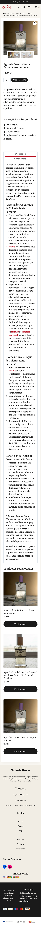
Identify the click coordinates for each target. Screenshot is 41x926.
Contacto (20, 844)
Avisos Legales (28, 890)
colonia (12, 370)
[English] (4, 877)
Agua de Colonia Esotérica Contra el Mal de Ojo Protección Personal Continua (20, 675)
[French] (6, 877)
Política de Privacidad (28, 893)
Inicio (20, 821)
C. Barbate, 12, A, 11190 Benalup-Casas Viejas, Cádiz (20, 805)
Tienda (21, 826)
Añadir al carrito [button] (20, 624)
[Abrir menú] (30, 7)
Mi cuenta (20, 849)
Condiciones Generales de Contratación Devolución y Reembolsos (28, 898)
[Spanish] (18, 877)
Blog (20, 831)
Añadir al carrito (19, 80)
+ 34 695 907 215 (20, 800)
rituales (15, 332)
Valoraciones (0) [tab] (21, 159)
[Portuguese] (15, 877)
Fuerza (12, 246)
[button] (35, 23)
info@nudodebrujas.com (20, 795)
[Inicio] (3, 13)
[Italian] (12, 877)
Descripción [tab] (20, 154)
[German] (9, 877)
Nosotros (20, 839)
